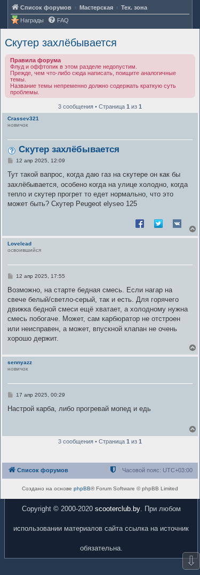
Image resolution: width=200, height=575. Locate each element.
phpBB (82, 488)
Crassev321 (23, 118)
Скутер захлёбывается (61, 42)
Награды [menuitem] (32, 20)
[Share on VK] (177, 223)
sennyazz (19, 362)
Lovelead (19, 244)
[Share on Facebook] (139, 223)
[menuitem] (58, 20)
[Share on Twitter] (158, 223)
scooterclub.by (117, 509)
